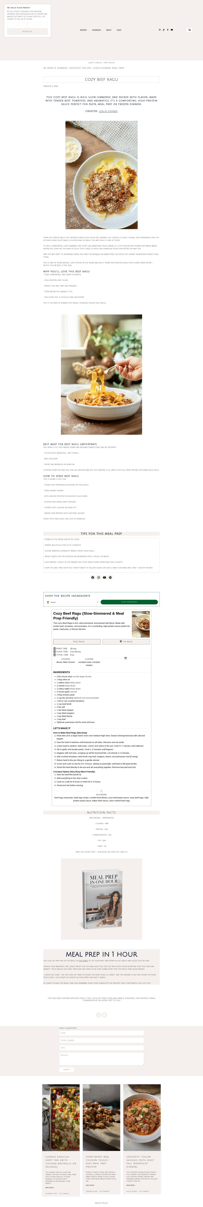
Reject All (37, 25)
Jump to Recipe (95, 63)
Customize (17, 25)
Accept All (27, 31)
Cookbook (96, 30)
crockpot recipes (80, 68)
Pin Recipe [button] (127, 642)
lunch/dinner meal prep (108, 68)
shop (119, 30)
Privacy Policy (101, 1203)
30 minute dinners (55, 68)
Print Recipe (109, 63)
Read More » (49, 1187)
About (109, 30)
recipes (83, 30)
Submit (66, 1069)
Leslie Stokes (108, 111)
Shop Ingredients (129, 602)
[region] (27, 20)
